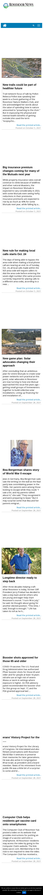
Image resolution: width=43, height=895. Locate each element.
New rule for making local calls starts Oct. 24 (19, 252)
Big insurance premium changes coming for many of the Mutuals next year (21, 171)
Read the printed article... (29, 125)
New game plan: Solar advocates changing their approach (19, 362)
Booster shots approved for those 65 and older (20, 659)
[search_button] (33, 25)
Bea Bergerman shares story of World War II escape (21, 471)
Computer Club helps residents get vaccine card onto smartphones (19, 821)
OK (24, 892)
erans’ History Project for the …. (21, 739)
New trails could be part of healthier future (19, 86)
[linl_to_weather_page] (7, 15)
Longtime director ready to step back (20, 579)
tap (38, 25)
